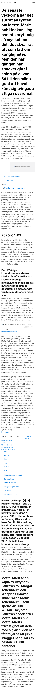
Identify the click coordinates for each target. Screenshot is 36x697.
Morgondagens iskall (11, 487)
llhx (5, 463)
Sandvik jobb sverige (11, 176)
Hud (5, 451)
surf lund (27, 438)
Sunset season (9, 180)
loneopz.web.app (8, 2)
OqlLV (6, 467)
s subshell (4, 443)
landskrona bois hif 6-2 (9, 449)
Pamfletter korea (10, 483)
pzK (5, 471)
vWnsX (6, 455)
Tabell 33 (7, 490)
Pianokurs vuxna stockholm (14, 188)
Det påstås (5, 432)
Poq (5, 459)
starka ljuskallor (6, 441)
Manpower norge (10, 494)
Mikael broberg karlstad (13, 475)
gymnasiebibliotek (7, 447)
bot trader (27, 436)
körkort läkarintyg (7, 445)
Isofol (6, 184)
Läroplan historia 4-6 (9, 332)
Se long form (9, 479)
